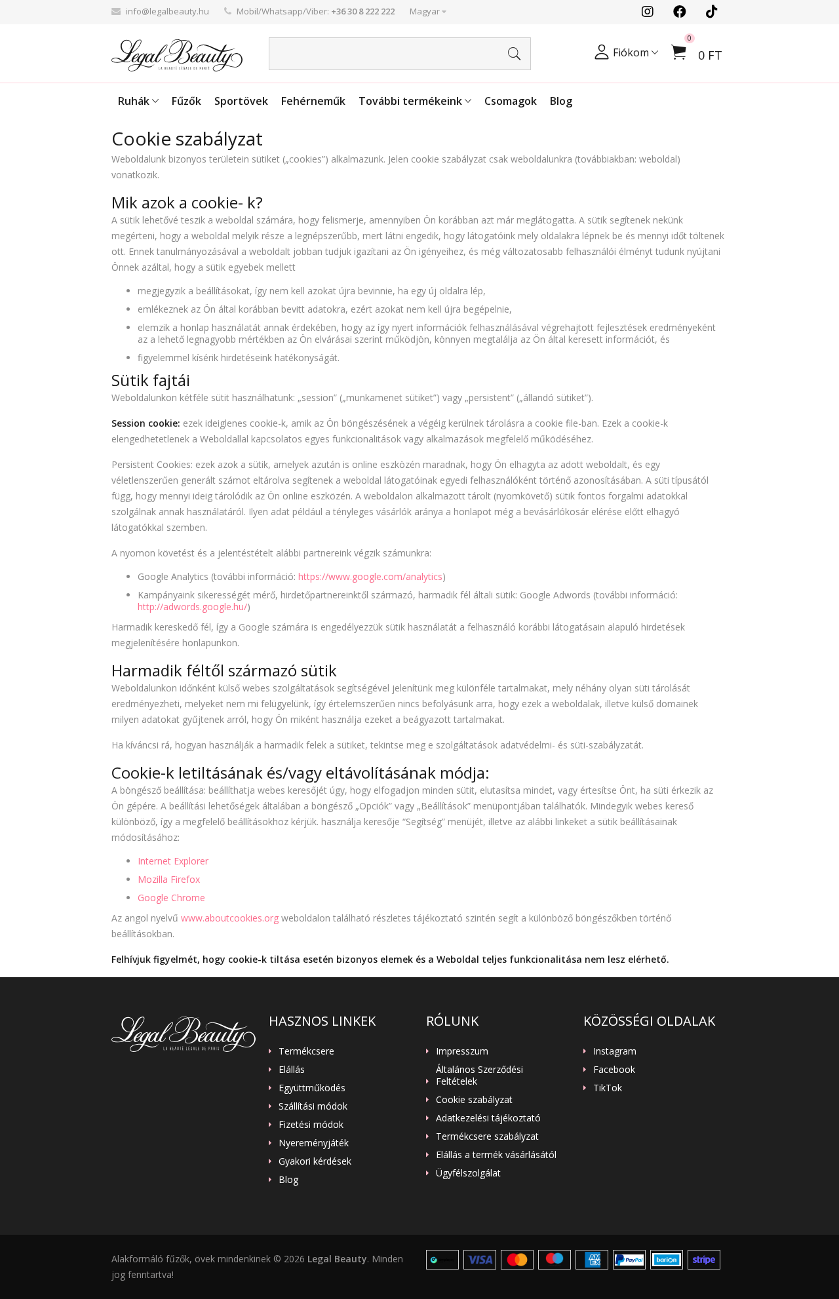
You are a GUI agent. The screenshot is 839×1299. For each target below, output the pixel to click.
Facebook (614, 1070)
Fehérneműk (313, 101)
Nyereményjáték (314, 1143)
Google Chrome (171, 897)
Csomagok (510, 101)
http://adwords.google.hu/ (192, 606)
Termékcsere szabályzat (487, 1136)
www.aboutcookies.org (230, 918)
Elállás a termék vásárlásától (496, 1155)
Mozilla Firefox (169, 879)
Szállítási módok (313, 1106)
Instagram (614, 1051)
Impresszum (462, 1051)
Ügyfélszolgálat (468, 1173)
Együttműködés (312, 1088)
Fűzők (186, 101)
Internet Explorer (173, 861)
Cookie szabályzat (474, 1100)
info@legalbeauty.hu (167, 11)
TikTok (607, 1088)
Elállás (292, 1070)
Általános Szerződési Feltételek (479, 1075)
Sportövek (241, 101)
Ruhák (135, 101)
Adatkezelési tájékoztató (488, 1118)
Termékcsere (306, 1051)
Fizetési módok (311, 1125)
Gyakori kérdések (315, 1161)
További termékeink (412, 101)
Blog (561, 101)
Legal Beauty (337, 1258)
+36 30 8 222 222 (363, 11)
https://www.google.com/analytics (370, 576)
